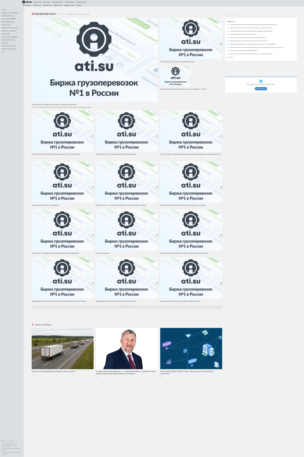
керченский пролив (85, 14)
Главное (4, 9)
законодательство (6, 446)
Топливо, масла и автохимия (9, 49)
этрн (19, 452)
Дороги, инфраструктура (8, 21)
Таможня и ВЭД (6, 34)
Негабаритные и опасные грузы (10, 27)
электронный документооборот (10, 452)
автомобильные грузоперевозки (10, 444)
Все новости (230, 57)
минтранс (17, 448)
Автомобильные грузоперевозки (10, 12)
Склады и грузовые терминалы (10, 37)
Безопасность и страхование (9, 30)
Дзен (3, 52)
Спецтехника (5, 43)
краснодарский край (71, 14)
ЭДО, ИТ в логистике (7, 18)
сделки (3, 450)
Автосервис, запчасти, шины (9, 46)
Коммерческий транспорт (8, 40)
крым (78, 14)
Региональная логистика (8, 15)
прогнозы (4, 454)
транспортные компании (8, 448)
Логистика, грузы (6, 24)
